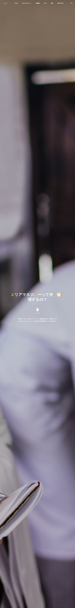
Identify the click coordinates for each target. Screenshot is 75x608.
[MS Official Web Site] (6, 3)
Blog (37, 290)
